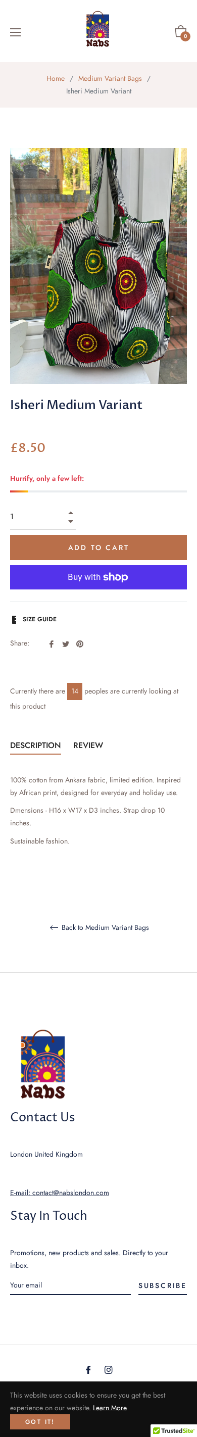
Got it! (40, 1421)
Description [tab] (35, 745)
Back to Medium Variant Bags (104, 927)
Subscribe (162, 1285)
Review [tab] (89, 745)
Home (55, 78)
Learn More (110, 1408)
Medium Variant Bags (110, 78)
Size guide (39, 619)
